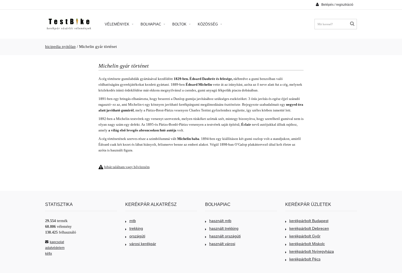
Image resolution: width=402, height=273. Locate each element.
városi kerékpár (142, 244)
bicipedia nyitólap (60, 46)
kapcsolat (57, 242)
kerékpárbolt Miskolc (307, 244)
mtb (132, 221)
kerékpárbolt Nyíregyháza (311, 251)
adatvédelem (55, 248)
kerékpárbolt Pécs (305, 259)
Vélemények (117, 24)
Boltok (180, 24)
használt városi (222, 244)
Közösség (208, 24)
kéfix (48, 253)
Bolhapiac (151, 24)
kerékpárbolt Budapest (308, 221)
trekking (136, 228)
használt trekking (223, 228)
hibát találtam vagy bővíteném (127, 167)
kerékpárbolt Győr (305, 236)
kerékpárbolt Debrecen (309, 228)
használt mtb (220, 221)
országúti (137, 236)
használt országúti (225, 236)
